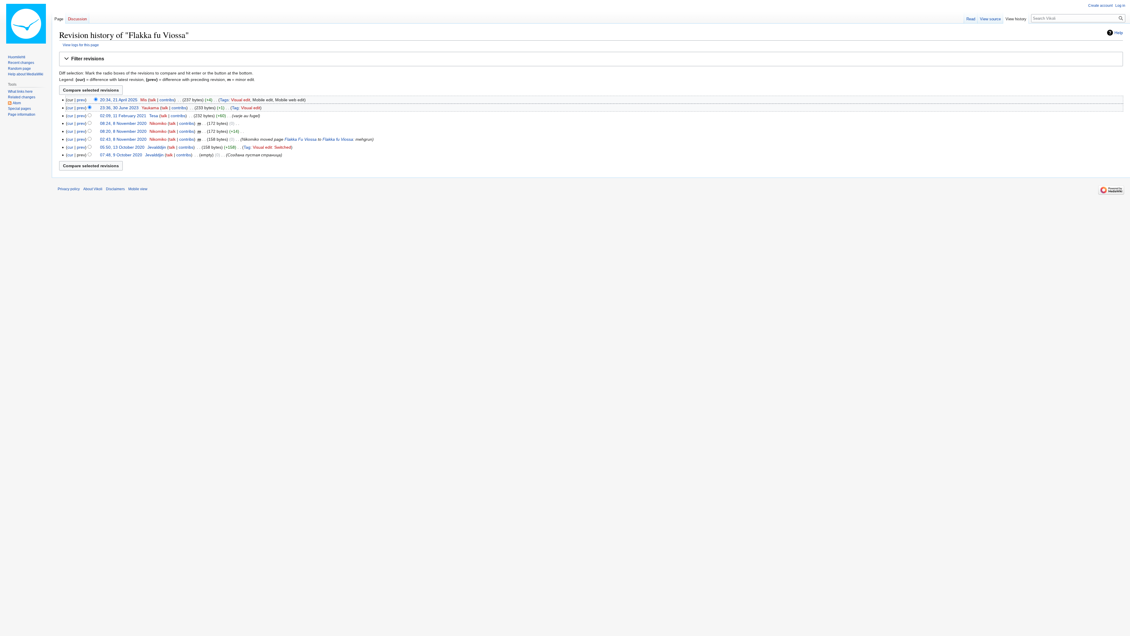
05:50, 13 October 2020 (122, 147)
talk (152, 99)
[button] (591, 59)
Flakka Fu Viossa (301, 139)
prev (81, 99)
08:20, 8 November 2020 (123, 131)
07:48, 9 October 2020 (121, 155)
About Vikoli (92, 189)
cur (70, 107)
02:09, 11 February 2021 (123, 115)
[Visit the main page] (25, 23)
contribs (166, 99)
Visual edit (240, 99)
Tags (224, 99)
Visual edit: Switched (272, 147)
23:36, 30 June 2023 (119, 107)
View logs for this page (81, 45)
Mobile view (137, 189)
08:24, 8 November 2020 (123, 123)
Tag (235, 107)
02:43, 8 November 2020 (123, 139)
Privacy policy (69, 189)
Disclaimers (115, 189)
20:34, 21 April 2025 (118, 99)
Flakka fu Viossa (338, 139)
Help (1118, 32)
